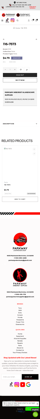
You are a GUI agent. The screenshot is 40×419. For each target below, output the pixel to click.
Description (8, 124)
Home (17, 28)
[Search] (17, 20)
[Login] (29, 20)
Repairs (20, 343)
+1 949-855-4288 (20, 258)
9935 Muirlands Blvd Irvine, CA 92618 (20, 256)
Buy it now (20, 80)
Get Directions (22, 2)
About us (20, 348)
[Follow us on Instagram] (5, 264)
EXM (9, 49)
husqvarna (20, 320)
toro (20, 308)
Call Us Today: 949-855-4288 (21, 5)
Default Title (8, 193)
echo (20, 313)
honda (20, 317)
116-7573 (7, 185)
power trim (20, 322)
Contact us (20, 350)
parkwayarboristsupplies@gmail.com (20, 297)
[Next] (36, 39)
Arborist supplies (20, 338)
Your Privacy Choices (20, 352)
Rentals (20, 341)
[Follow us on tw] (2, 264)
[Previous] (4, 39)
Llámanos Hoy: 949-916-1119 (21, 7)
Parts (13, 51)
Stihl (20, 310)
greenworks (20, 324)
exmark (20, 315)
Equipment (20, 336)
